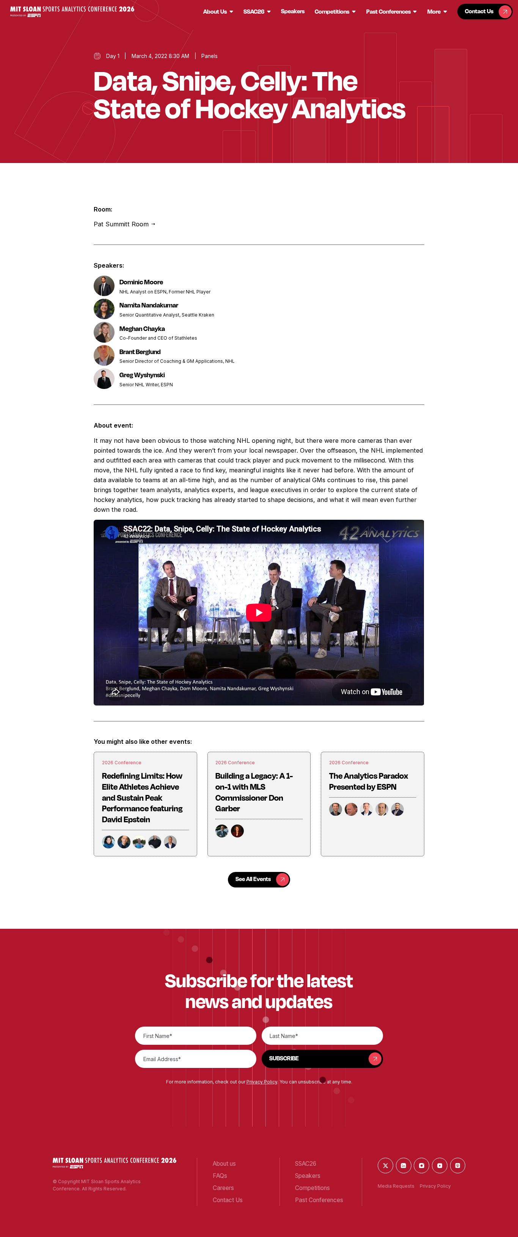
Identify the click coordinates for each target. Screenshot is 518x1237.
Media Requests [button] (396, 1186)
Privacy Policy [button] (261, 1082)
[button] (72, 11)
